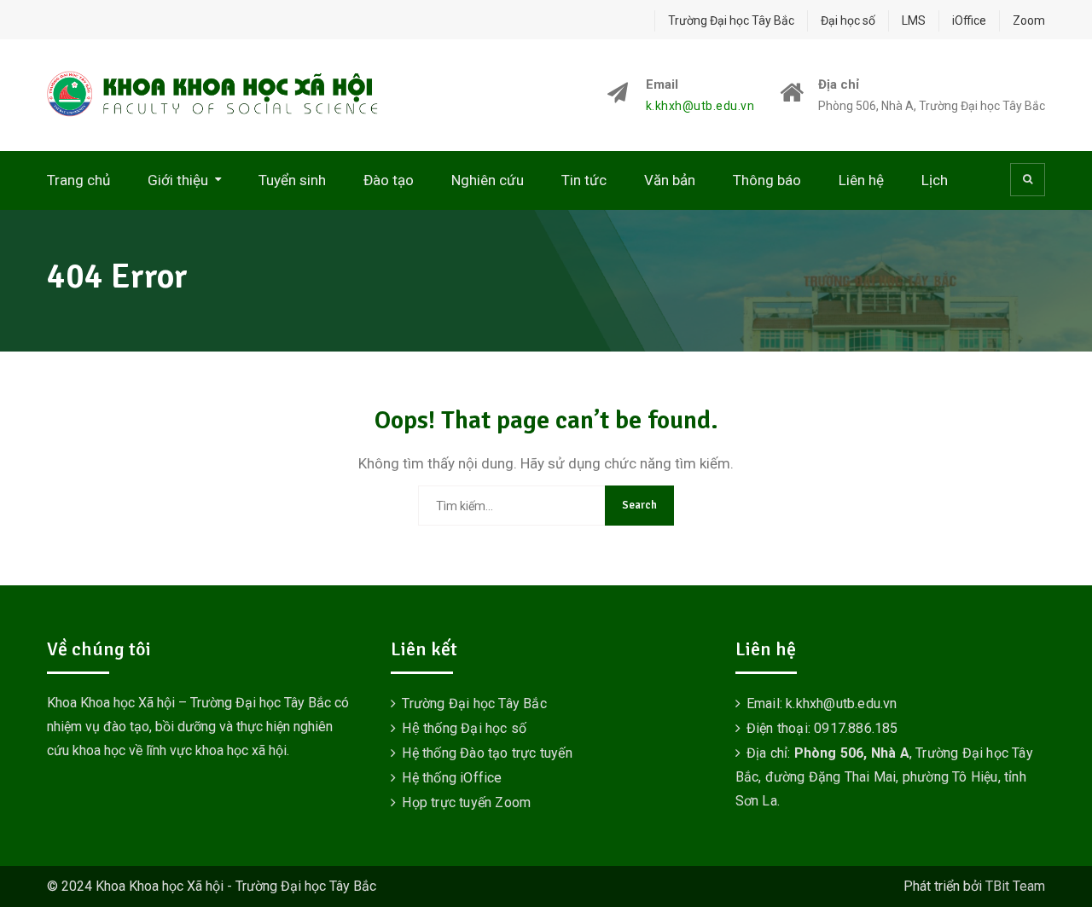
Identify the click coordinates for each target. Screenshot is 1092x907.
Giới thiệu (178, 180)
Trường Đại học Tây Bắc (731, 20)
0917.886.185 (855, 728)
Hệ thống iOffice (452, 778)
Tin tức (584, 180)
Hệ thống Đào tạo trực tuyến (487, 753)
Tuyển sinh (292, 180)
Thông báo (767, 180)
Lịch (934, 180)
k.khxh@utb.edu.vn (700, 106)
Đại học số (848, 20)
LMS (914, 20)
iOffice (969, 20)
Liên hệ (861, 180)
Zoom (1029, 20)
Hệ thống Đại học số (464, 728)
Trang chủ (78, 180)
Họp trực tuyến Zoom (466, 802)
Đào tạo (388, 180)
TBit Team (1015, 886)
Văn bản (669, 180)
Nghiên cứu (487, 180)
